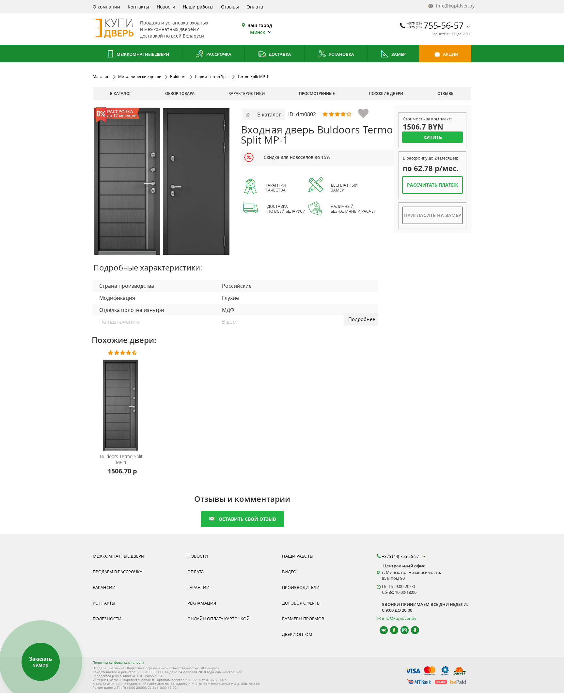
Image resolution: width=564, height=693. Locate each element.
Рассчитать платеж (432, 185)
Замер (398, 54)
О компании (106, 7)
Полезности (107, 619)
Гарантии (198, 587)
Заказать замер (40, 662)
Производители (301, 587)
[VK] (381, 630)
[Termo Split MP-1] (161, 181)
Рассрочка (218, 54)
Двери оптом (297, 634)
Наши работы (198, 7)
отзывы (446, 93)
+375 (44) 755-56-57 (401, 556)
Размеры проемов (303, 619)
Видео (289, 572)
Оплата (254, 7)
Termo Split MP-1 (121, 459)
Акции (450, 54)
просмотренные (317, 93)
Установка (341, 54)
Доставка (279, 54)
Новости (166, 7)
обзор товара (180, 93)
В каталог (120, 93)
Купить (432, 137)
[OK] (412, 630)
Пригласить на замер (432, 215)
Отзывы (230, 7)
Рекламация (201, 603)
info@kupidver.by (453, 6)
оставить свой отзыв (247, 519)
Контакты (138, 7)
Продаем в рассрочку (117, 572)
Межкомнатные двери (142, 54)
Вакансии (104, 587)
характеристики (246, 93)
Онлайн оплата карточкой (218, 619)
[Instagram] (402, 630)
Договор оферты (301, 603)
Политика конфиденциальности (118, 662)
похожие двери (386, 93)
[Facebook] (391, 630)
